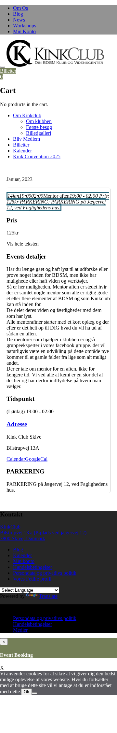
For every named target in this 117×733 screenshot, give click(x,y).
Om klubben (39, 121)
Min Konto (24, 31)
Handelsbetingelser (32, 567)
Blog (18, 14)
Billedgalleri (38, 133)
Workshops (24, 25)
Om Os (20, 8)
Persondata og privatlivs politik (44, 573)
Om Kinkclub (27, 115)
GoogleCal (36, 459)
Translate (48, 596)
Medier (20, 630)
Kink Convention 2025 (36, 156)
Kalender (22, 150)
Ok (26, 691)
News (19, 19)
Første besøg (39, 127)
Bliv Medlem (26, 139)
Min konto (23, 561)
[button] (55, 53)
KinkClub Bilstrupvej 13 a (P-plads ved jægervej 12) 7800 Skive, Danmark (43, 532)
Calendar (15, 459)
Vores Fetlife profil (32, 579)
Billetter (8, 71)
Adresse (16, 424)
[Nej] (34, 693)
